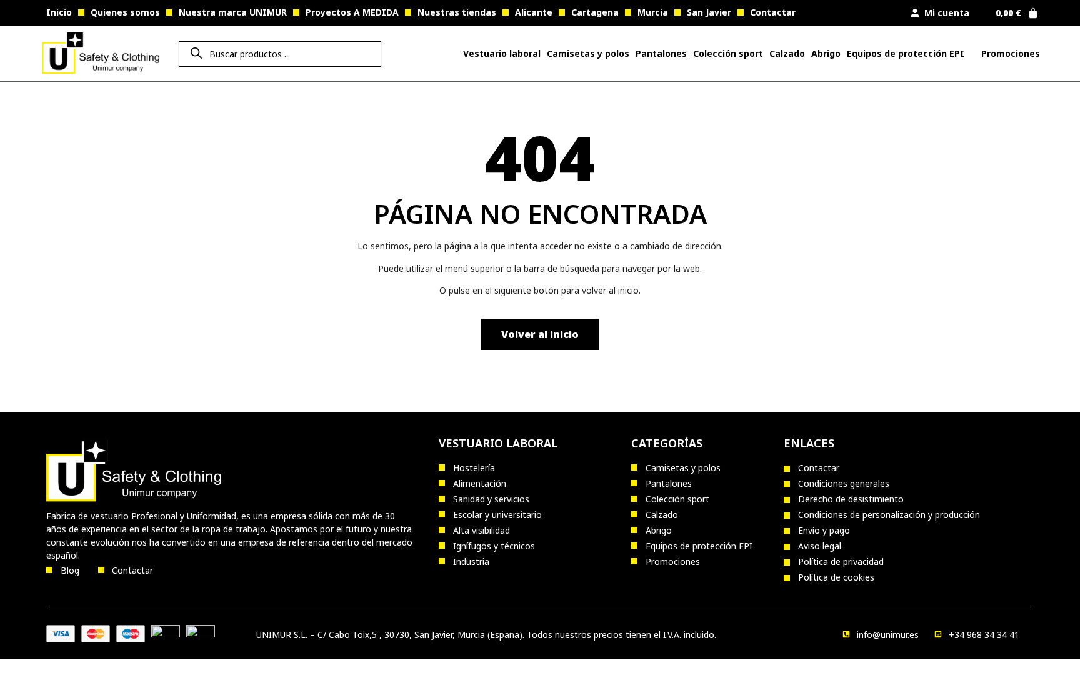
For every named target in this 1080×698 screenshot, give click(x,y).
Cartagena (595, 12)
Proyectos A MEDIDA (352, 12)
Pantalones (661, 53)
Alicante (533, 12)
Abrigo (826, 53)
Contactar (773, 12)
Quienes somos (125, 12)
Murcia (653, 12)
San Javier (709, 12)
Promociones (1010, 53)
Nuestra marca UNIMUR (233, 12)
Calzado (787, 53)
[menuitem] (502, 53)
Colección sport (728, 53)
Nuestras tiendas (457, 12)
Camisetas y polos (588, 53)
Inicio (59, 12)
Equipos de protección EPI (905, 53)
